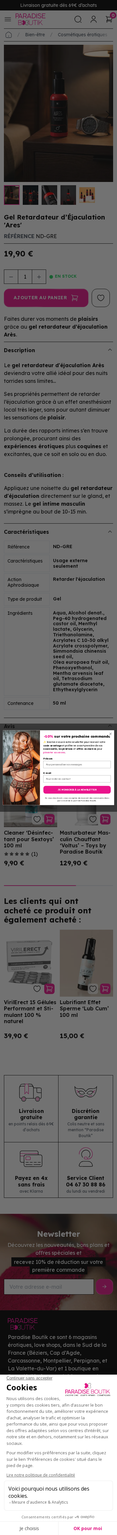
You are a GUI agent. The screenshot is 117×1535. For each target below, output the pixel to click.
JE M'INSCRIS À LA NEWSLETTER (77, 789)
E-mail (47, 772)
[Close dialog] (110, 733)
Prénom (47, 758)
